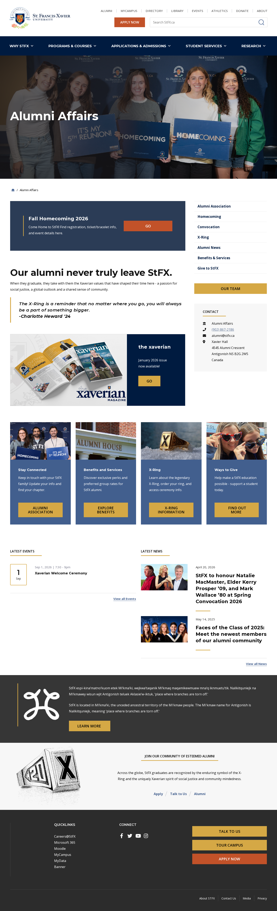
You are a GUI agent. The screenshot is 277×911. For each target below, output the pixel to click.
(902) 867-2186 (223, 329)
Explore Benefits (106, 509)
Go (148, 226)
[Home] (13, 190)
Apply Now (129, 22)
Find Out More (236, 509)
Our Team (230, 288)
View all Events (124, 599)
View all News (256, 664)
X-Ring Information (171, 509)
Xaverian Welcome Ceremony (61, 573)
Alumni (200, 794)
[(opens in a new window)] (121, 835)
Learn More (89, 726)
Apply (158, 794)
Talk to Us (178, 794)
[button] (22, 46)
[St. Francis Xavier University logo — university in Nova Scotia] (40, 18)
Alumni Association (40, 509)
